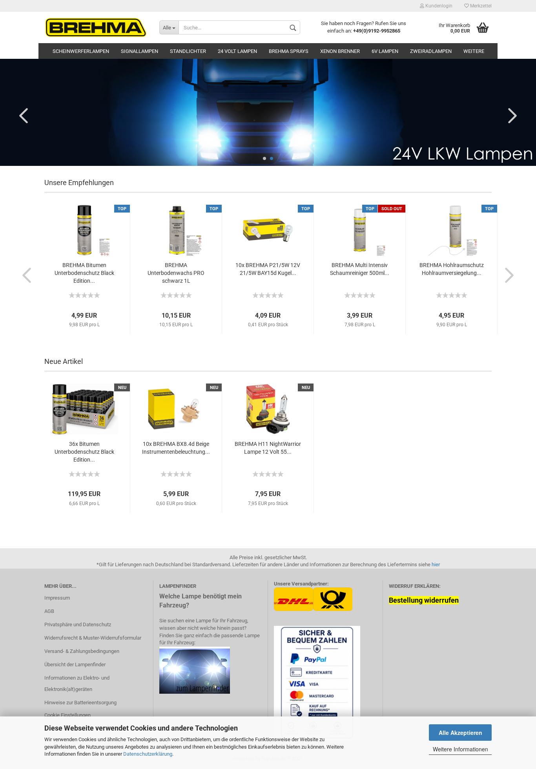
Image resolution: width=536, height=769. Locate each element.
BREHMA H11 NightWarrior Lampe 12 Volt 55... (268, 448)
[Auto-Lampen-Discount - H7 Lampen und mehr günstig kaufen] (96, 27)
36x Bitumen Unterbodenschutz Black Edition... (84, 452)
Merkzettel (480, 6)
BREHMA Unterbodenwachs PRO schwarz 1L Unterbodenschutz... (176, 273)
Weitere (473, 51)
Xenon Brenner (340, 51)
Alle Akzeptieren (460, 732)
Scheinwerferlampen (81, 51)
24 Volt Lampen (237, 51)
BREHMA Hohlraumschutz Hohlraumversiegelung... (451, 269)
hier (436, 564)
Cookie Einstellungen (67, 715)
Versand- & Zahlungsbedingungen (81, 651)
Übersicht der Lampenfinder (75, 664)
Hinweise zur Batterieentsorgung (80, 702)
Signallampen (139, 51)
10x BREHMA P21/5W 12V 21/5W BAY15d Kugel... (267, 269)
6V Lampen (385, 51)
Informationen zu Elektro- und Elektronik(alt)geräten (76, 684)
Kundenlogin (438, 6)
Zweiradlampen (431, 51)
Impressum (57, 598)
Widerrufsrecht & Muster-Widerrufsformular (92, 638)
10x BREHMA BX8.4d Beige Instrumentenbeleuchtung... (176, 448)
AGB (49, 611)
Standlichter (188, 51)
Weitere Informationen (460, 749)
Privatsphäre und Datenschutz (77, 624)
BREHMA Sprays (288, 51)
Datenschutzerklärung (147, 754)
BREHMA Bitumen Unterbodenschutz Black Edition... (84, 273)
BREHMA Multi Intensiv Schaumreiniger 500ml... (359, 269)
